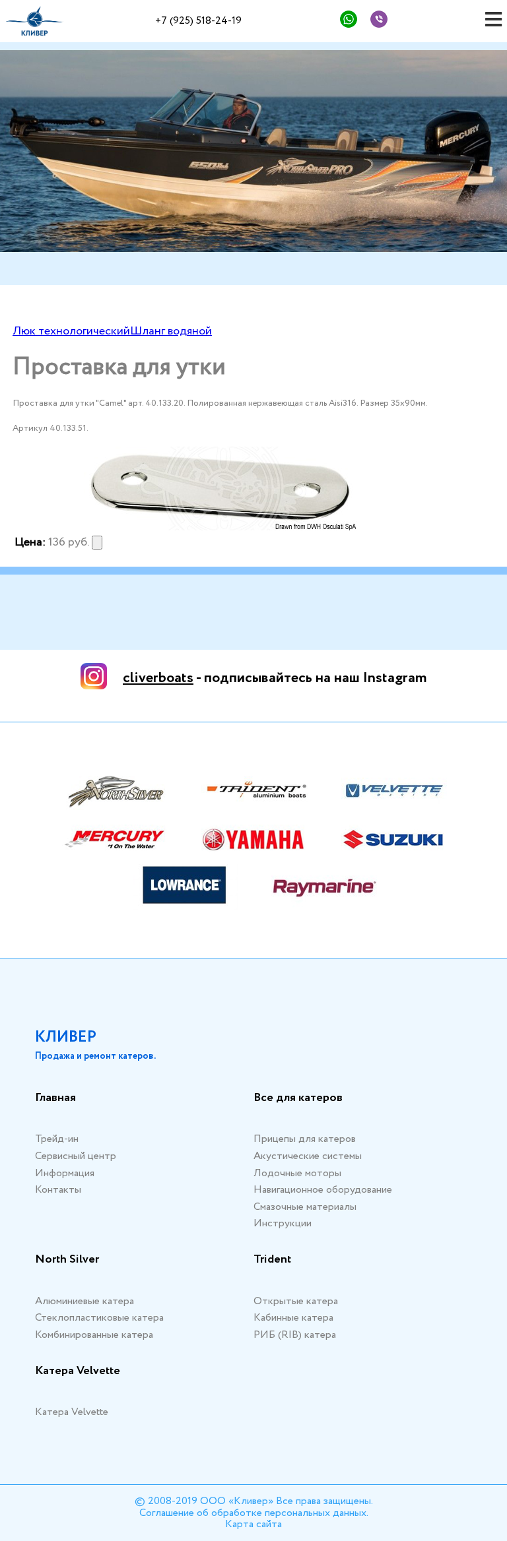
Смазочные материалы (305, 1206)
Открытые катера (296, 1301)
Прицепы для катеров (305, 1139)
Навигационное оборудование (323, 1189)
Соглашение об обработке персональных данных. (253, 1513)
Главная (55, 1098)
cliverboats (158, 678)
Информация (64, 1173)
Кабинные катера (293, 1317)
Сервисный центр (75, 1156)
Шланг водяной (171, 331)
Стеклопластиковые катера (99, 1317)
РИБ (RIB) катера (295, 1334)
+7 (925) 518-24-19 (198, 20)
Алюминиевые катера (84, 1301)
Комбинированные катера (94, 1334)
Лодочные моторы (297, 1173)
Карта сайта (253, 1524)
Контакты (58, 1189)
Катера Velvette (77, 1371)
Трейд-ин (57, 1139)
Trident (272, 1260)
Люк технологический (71, 331)
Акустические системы (308, 1156)
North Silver (67, 1260)
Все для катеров (298, 1098)
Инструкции (283, 1223)
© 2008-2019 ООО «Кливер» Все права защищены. (254, 1501)
